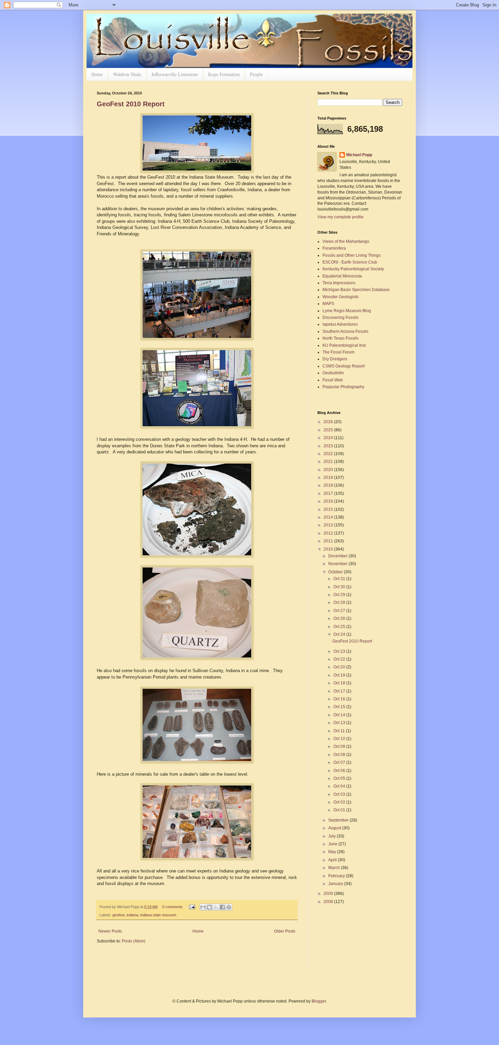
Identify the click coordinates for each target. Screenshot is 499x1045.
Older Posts (284, 931)
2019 (329, 477)
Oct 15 (339, 706)
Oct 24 (339, 634)
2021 (329, 461)
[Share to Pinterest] (228, 907)
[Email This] (203, 907)
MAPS (328, 303)
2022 (329, 453)
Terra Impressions (338, 283)
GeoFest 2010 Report (131, 104)
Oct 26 (339, 618)
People (256, 74)
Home (97, 74)
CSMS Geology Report (343, 366)
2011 (329, 541)
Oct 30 (339, 586)
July (332, 836)
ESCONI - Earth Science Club (349, 262)
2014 (329, 517)
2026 (329, 421)
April (333, 860)
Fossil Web (332, 380)
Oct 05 (339, 778)
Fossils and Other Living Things (351, 255)
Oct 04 (339, 786)
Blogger (319, 1001)
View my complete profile (340, 217)
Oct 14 (339, 715)
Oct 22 (339, 659)
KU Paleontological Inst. (344, 345)
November (338, 563)
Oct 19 (339, 675)
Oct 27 (339, 610)
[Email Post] (191, 907)
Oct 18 (339, 683)
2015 (329, 509)
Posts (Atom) (133, 941)
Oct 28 (339, 602)
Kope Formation (224, 74)
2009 (329, 893)
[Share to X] (215, 907)
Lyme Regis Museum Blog (346, 310)
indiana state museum (158, 915)
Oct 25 (339, 626)
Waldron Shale (127, 74)
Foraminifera (334, 248)
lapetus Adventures (340, 324)
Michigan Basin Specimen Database (356, 289)
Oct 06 (339, 770)
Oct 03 (339, 794)
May (332, 851)
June (333, 844)
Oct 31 (339, 578)
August (335, 828)
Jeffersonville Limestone (174, 74)
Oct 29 (339, 594)
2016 (329, 501)
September (339, 820)
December (338, 556)
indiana (132, 915)
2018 (329, 485)
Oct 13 (339, 722)
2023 (329, 446)
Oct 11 (339, 730)
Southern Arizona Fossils (345, 331)
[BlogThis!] (209, 907)
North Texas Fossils (340, 338)
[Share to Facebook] (222, 907)
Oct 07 (339, 762)
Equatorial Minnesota (342, 276)
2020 (329, 469)
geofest (118, 915)
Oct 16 (339, 699)
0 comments (172, 907)
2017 (329, 493)
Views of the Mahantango (345, 241)
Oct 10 (339, 738)
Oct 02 (339, 802)
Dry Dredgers (334, 359)
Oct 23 (339, 651)
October (336, 572)
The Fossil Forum (338, 352)
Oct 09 (339, 746)
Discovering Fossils (340, 317)
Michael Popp (359, 154)
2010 (329, 549)
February (337, 875)
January (336, 883)
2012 (329, 533)
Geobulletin (333, 373)
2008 (329, 901)
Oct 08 (339, 754)
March (334, 867)
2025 (329, 430)
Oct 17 (339, 691)
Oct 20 (339, 667)
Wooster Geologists (340, 296)
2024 (329, 437)
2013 (329, 525)
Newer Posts (110, 931)
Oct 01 (339, 810)
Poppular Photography (343, 386)
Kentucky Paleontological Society (353, 269)
